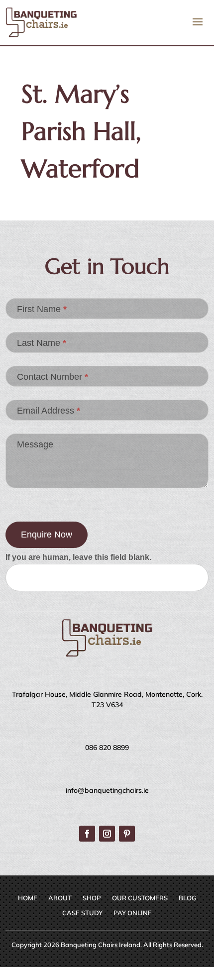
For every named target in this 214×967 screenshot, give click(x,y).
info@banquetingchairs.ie (107, 790)
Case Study (82, 913)
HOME (27, 898)
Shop (92, 898)
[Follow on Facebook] (87, 834)
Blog (188, 898)
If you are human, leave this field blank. (78, 557)
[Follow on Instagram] (107, 834)
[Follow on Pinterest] (127, 834)
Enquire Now (46, 534)
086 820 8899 (107, 747)
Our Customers (140, 898)
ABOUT (60, 898)
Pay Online (132, 913)
